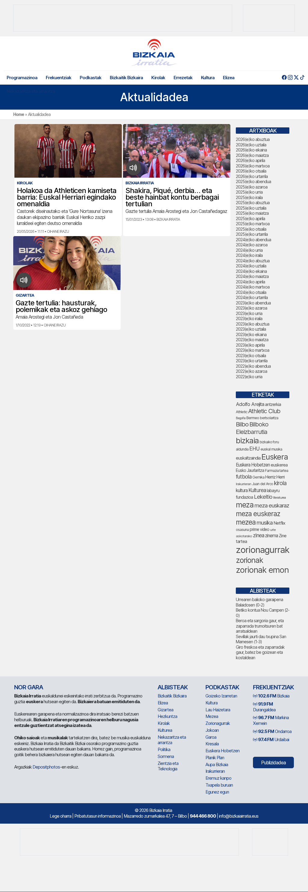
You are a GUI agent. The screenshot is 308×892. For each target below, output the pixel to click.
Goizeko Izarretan (221, 696)
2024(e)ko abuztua (253, 260)
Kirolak (158, 77)
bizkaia (247, 440)
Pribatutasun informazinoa (97, 816)
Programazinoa (22, 77)
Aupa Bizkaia (216, 764)
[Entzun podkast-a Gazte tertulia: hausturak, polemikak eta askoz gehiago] (24, 280)
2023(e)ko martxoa (252, 350)
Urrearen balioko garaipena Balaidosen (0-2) (259, 602)
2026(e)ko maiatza (252, 155)
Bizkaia (273, 696)
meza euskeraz (258, 514)
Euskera (274, 456)
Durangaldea (264, 707)
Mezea (211, 716)
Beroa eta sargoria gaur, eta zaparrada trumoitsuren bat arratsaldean (260, 626)
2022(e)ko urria (249, 376)
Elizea (228, 77)
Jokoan (212, 730)
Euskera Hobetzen (253, 465)
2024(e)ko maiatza (252, 276)
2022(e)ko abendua (253, 366)
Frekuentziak (58, 77)
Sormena (166, 756)
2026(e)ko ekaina (251, 149)
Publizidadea (273, 762)
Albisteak (173, 687)
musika (265, 522)
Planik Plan (214, 757)
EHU (254, 448)
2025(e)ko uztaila (251, 208)
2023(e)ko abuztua (252, 323)
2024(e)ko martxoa (253, 286)
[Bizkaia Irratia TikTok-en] (302, 77)
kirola (280, 483)
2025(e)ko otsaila (251, 229)
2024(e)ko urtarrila (252, 297)
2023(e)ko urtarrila (251, 360)
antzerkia (273, 404)
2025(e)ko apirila (250, 218)
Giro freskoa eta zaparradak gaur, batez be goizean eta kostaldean (260, 652)
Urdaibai (273, 739)
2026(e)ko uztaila (251, 144)
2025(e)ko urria (249, 192)
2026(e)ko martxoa (253, 165)
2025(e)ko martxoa (253, 223)
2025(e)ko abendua (253, 181)
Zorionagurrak (217, 723)
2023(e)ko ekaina (251, 334)
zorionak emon (262, 570)
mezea (246, 522)
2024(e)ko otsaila (251, 292)
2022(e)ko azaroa (251, 371)
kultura (242, 490)
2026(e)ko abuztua (253, 139)
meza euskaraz (271, 505)
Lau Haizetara (217, 710)
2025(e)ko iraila (249, 197)
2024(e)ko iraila (249, 255)
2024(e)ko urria (249, 250)
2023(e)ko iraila (249, 318)
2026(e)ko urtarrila (252, 176)
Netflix (279, 523)
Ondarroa (274, 731)
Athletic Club (264, 411)
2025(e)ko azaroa (251, 186)
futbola (243, 476)
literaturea (279, 498)
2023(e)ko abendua (253, 302)
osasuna (242, 529)
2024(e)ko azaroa (251, 244)
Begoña (240, 418)
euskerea (279, 464)
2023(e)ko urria (249, 313)
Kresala (212, 744)
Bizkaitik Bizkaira (126, 77)
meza (245, 504)
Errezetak (183, 77)
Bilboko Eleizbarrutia (252, 428)
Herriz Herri (275, 477)
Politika (164, 749)
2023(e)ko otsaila (251, 355)
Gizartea (165, 710)
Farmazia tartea (276, 470)
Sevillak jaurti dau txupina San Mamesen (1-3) (261, 639)
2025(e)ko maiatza (252, 213)
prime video (259, 529)
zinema (271, 535)
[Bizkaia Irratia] (154, 52)
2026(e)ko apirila (250, 160)
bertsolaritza (269, 418)
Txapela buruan (219, 785)
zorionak (249, 560)
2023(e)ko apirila (250, 345)
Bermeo (252, 418)
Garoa (210, 737)
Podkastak (90, 77)
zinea (258, 535)
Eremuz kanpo (218, 778)
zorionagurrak (262, 549)
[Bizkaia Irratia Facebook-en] (284, 77)
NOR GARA (28, 687)
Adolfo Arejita (250, 404)
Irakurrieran (243, 484)
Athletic (241, 412)
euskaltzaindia (248, 458)
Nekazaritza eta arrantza (31, 91)
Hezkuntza (167, 716)
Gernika (258, 477)
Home (18, 114)
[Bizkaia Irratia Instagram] (290, 77)
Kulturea (257, 490)
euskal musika (271, 449)
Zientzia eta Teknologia (168, 766)
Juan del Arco (262, 484)
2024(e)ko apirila (250, 281)
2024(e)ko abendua (253, 239)
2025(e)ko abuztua (253, 202)
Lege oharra (60, 816)
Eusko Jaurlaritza (250, 470)
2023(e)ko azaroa (251, 307)
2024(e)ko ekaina (251, 271)
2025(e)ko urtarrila (252, 234)
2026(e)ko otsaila (251, 170)
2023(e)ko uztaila (251, 329)
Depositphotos (46, 767)
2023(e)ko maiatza (252, 339)
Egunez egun (217, 792)
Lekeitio (263, 496)
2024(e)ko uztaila (251, 265)
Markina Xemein (271, 720)
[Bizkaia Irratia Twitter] (296, 77)
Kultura (207, 77)
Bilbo (242, 424)
